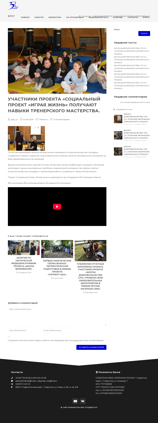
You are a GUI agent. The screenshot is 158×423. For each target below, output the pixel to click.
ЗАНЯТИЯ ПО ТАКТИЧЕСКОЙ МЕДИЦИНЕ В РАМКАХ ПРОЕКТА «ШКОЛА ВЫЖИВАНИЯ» (23, 263)
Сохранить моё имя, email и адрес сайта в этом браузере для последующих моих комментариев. (56, 340)
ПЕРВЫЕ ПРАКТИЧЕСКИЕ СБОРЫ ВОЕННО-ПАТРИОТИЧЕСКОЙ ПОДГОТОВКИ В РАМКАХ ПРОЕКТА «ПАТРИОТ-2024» (57, 268)
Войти (146, 17)
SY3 (95, 407)
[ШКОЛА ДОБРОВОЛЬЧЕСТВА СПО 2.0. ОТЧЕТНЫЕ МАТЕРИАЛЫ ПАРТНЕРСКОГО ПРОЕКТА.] (118, 119)
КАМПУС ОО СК (23, 384)
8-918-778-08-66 (23, 378)
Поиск (117, 29)
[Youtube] (75, 401)
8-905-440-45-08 (38, 378)
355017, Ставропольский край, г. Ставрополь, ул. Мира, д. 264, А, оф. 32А (46, 387)
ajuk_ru (14, 119)
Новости (43, 119)
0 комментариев (61, 119)
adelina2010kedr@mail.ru (26, 381)
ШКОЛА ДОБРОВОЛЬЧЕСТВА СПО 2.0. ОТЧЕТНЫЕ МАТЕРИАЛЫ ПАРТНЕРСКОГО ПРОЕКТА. (131, 51)
